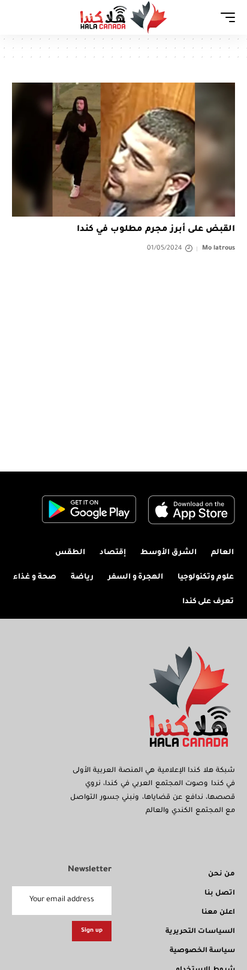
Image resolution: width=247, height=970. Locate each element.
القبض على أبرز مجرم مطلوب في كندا (156, 230)
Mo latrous (218, 248)
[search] (21, 17)
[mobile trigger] (225, 17)
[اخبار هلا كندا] (123, 17)
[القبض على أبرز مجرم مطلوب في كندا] (123, 149)
